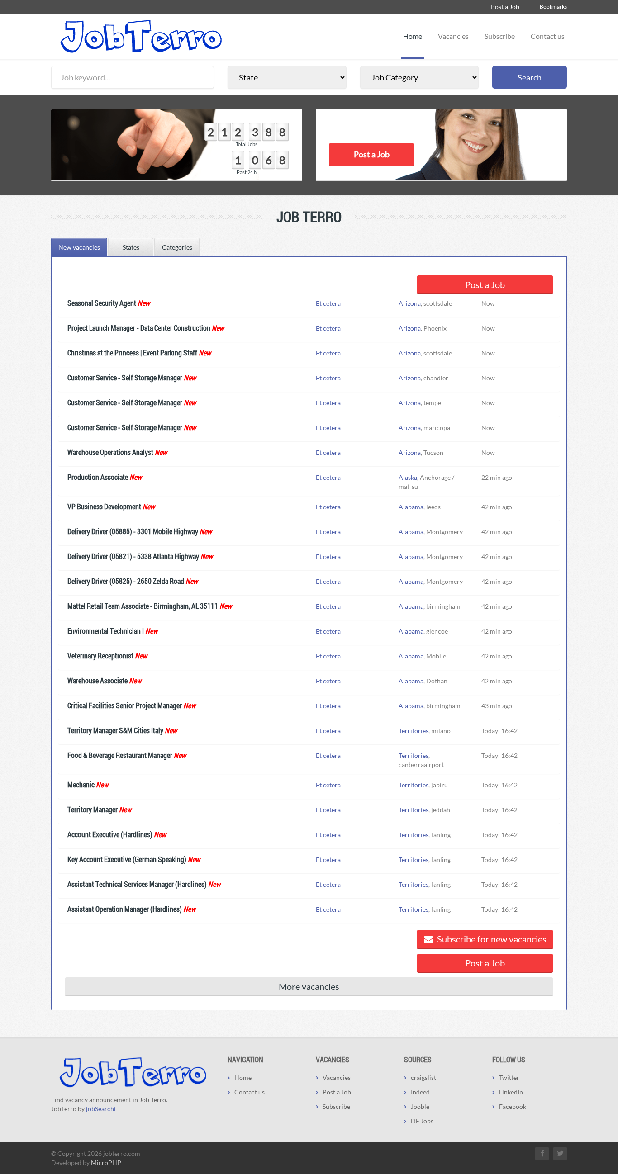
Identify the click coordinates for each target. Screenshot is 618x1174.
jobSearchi (101, 1108)
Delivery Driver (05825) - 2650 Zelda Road (125, 581)
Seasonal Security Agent (101, 303)
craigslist (423, 1077)
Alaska (408, 477)
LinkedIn (511, 1092)
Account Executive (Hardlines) (109, 834)
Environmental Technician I (105, 630)
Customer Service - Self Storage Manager (124, 377)
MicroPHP (106, 1162)
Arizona (410, 303)
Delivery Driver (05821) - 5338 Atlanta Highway (133, 556)
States (131, 247)
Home (412, 36)
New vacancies (79, 247)
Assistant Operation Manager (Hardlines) (124, 909)
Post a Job (505, 6)
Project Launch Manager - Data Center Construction (138, 327)
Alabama (411, 507)
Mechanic (81, 784)
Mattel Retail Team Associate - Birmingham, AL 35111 (142, 606)
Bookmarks (553, 6)
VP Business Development (104, 506)
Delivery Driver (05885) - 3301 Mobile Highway (132, 531)
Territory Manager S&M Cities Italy (115, 730)
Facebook (512, 1106)
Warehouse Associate (97, 680)
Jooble (420, 1106)
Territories (413, 730)
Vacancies (453, 36)
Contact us (548, 36)
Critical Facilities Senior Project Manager (124, 705)
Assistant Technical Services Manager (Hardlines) (137, 884)
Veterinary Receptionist (100, 655)
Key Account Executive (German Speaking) (126, 859)
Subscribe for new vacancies (491, 938)
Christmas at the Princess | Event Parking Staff (132, 352)
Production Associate (97, 477)
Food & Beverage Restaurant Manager (119, 755)
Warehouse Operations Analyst (110, 452)
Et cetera (328, 303)
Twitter (509, 1077)
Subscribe (500, 36)
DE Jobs (422, 1121)
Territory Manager (92, 809)
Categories (177, 247)
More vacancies (309, 986)
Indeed (420, 1092)
